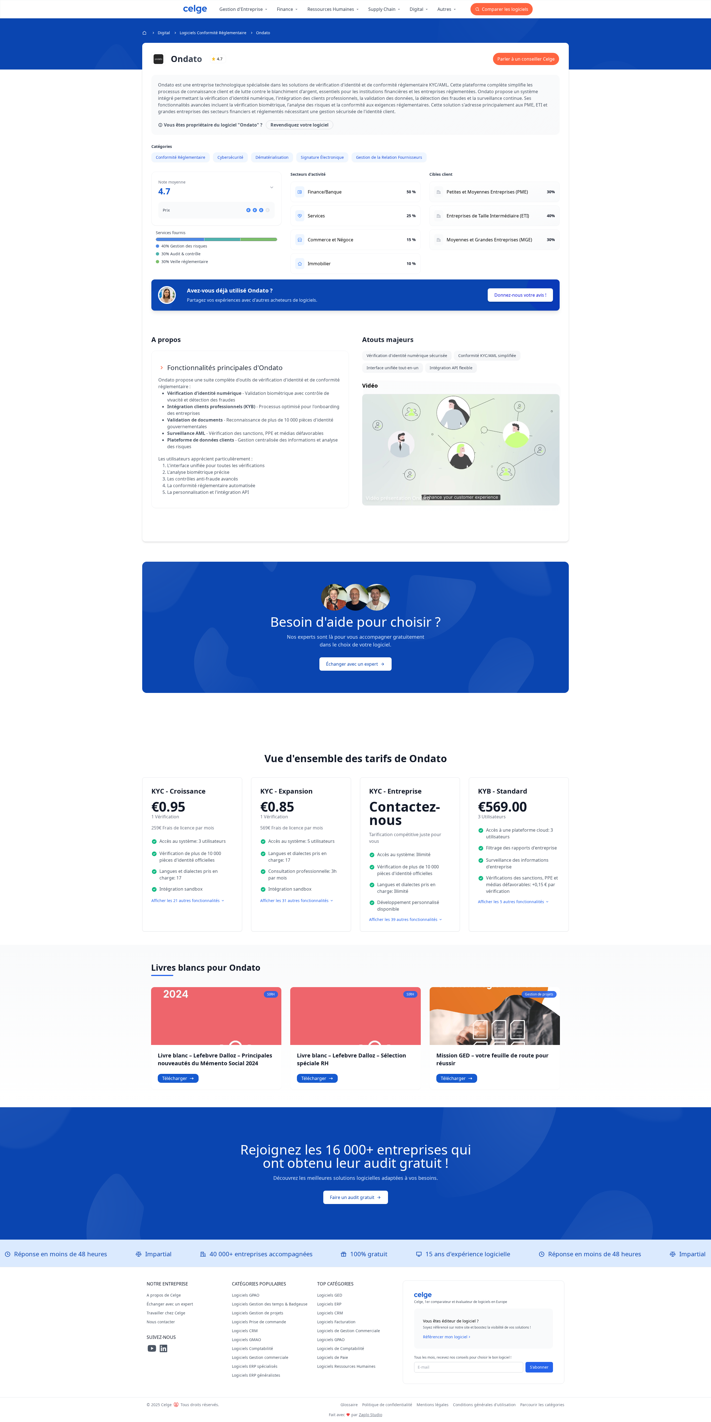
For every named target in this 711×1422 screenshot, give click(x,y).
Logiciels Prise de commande (259, 1321)
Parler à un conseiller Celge (526, 59)
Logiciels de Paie (332, 1357)
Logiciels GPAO (245, 1295)
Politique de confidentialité (387, 1404)
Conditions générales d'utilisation (484, 1404)
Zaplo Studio (370, 1414)
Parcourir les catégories (542, 1404)
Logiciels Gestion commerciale (260, 1357)
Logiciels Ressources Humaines (346, 1366)
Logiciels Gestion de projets (257, 1313)
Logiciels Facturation (336, 1321)
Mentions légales (433, 1404)
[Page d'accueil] (195, 9)
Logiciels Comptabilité (252, 1348)
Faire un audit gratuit (352, 1197)
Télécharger (174, 1078)
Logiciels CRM (245, 1330)
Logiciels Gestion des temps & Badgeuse (269, 1304)
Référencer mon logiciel (445, 1336)
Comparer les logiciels (504, 9)
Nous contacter (161, 1321)
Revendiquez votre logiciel (300, 125)
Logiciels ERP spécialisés (254, 1366)
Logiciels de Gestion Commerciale (348, 1330)
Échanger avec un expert (352, 664)
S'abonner (539, 1367)
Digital (164, 32)
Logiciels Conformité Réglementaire (213, 32)
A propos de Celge (164, 1295)
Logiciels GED (329, 1295)
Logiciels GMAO (246, 1339)
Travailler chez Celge (166, 1313)
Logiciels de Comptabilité (340, 1348)
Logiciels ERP (329, 1304)
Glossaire (349, 1404)
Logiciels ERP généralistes (256, 1375)
